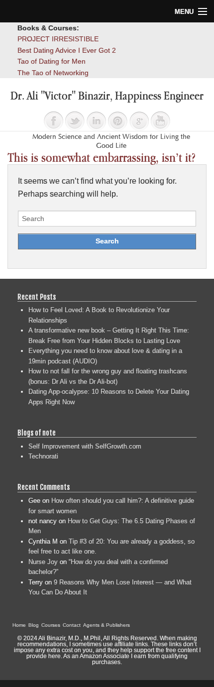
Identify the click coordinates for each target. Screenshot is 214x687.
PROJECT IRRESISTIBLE (58, 39)
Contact (72, 625)
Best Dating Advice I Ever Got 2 (66, 50)
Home (19, 625)
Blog (33, 625)
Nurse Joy (43, 562)
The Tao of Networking (53, 73)
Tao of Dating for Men (51, 61)
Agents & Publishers (106, 625)
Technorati (43, 456)
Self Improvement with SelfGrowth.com (84, 446)
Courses (50, 625)
